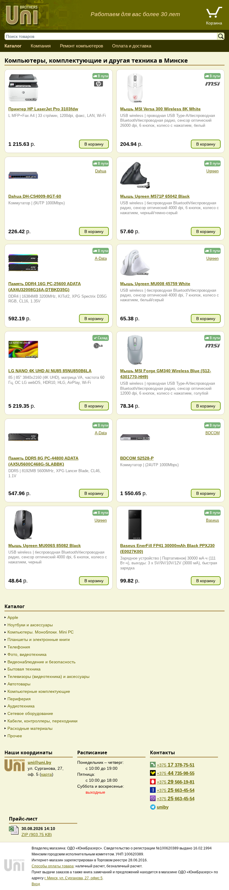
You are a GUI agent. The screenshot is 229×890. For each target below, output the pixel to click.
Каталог (12, 45)
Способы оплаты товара (53, 866)
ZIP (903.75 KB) (36, 834)
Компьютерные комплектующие (38, 691)
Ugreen (212, 171)
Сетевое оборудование (30, 713)
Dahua (100, 171)
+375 (175, 765)
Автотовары (18, 684)
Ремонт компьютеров (81, 45)
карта (46, 774)
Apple (12, 617)
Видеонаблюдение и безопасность (41, 661)
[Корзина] (214, 13)
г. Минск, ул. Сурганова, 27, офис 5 (73, 878)
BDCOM (212, 433)
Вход (36, 884)
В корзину (93, 144)
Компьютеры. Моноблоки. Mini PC (40, 632)
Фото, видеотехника (27, 654)
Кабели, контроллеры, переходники (42, 721)
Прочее (14, 735)
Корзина (214, 23)
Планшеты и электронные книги (38, 639)
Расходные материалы (29, 728)
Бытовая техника (24, 669)
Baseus (212, 520)
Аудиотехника (21, 706)
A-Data (101, 259)
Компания (41, 45)
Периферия (19, 698)
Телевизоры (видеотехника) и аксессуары (48, 676)
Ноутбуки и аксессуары (30, 624)
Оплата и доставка (131, 45)
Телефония (18, 647)
